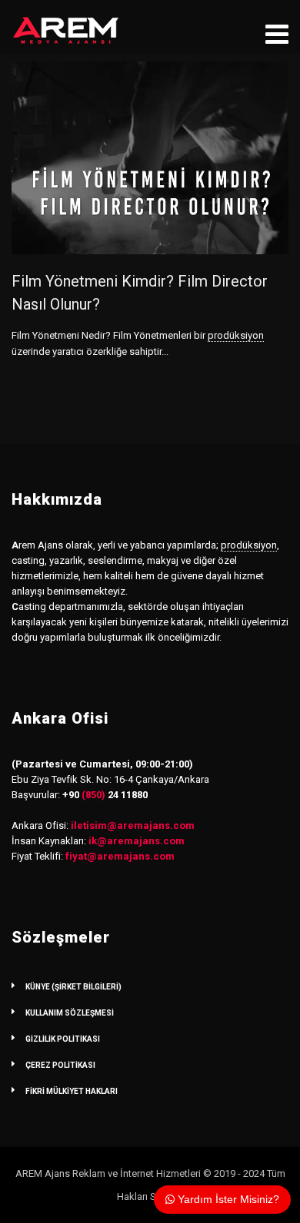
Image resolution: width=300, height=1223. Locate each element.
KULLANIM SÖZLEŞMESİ (69, 1013)
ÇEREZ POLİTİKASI (60, 1065)
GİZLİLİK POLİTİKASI (62, 1039)
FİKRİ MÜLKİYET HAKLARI (71, 1091)
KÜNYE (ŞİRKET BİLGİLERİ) (73, 987)
